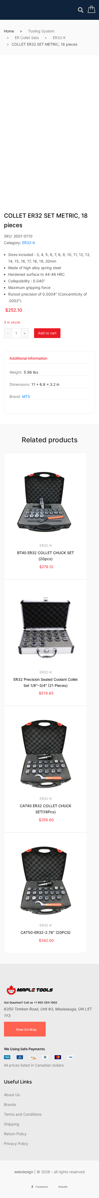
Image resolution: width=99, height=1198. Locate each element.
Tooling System (41, 31)
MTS (26, 396)
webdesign (23, 1172)
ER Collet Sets (27, 37)
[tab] (28, 360)
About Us (12, 1094)
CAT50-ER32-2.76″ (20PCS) (45, 932)
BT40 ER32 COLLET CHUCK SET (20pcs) (45, 555)
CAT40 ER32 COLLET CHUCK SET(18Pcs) (45, 809)
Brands (10, 1104)
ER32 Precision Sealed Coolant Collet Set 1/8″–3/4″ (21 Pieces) (45, 682)
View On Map (26, 1029)
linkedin (63, 1186)
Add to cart (47, 333)
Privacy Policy (16, 1143)
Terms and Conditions (22, 1114)
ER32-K (59, 37)
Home (9, 31)
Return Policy (15, 1134)
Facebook (42, 1186)
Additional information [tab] (28, 358)
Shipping (11, 1124)
